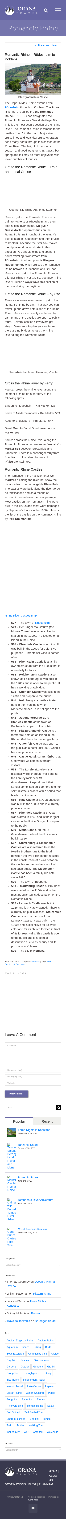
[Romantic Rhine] (11, 1178)
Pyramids (27, 1399)
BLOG (32, 1484)
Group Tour (13, 1373)
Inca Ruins (13, 1379)
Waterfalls (52, 1431)
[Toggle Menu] (58, 10)
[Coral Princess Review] (11, 1229)
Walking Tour (36, 1425)
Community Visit (37, 1353)
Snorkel (34, 1418)
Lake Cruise (34, 1386)
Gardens (11, 1366)
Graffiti (51, 1366)
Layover (49, 1386)
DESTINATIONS (15, 1484)
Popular (19, 1121)
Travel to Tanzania (18, 1321)
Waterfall (38, 1431)
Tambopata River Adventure (35, 1200)
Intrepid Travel (15, 1386)
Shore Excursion (16, 1418)
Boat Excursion (15, 1353)
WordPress (33, 1500)
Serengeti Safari (45, 1321)
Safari (50, 1405)
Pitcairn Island (42, 1293)
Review (41, 1399)
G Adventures (41, 1360)
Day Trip (11, 1360)
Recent (47, 1121)
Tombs (46, 1418)
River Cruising (15, 1405)
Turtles (20, 1425)
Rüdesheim (12, 107)
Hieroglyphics (31, 1373)
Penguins (12, 1399)
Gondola (38, 1366)
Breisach (36, 1313)
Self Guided (13, 1412)
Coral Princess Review (32, 1229)
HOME (53, 1471)
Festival (25, 1360)
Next (55, 45)
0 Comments (19, 964)
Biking (37, 1347)
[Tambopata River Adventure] (11, 1200)
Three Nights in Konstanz (34, 1130)
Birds (48, 1347)
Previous (43, 45)
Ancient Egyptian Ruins (20, 1340)
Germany (36, 961)
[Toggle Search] (46, 10)
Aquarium (12, 1347)
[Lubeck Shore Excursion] (33, 1001)
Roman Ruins (35, 1405)
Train (9, 1425)
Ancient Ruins (46, 1340)
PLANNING (46, 1484)
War (26, 1431)
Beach (25, 1347)
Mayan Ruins (14, 1392)
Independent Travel (34, 1379)
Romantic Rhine (28, 1177)
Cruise (55, 1353)
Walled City (13, 1431)
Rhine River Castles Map (21, 615)
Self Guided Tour (33, 1412)
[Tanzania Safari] (11, 1145)
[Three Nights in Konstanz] (11, 1130)
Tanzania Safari (28, 1144)
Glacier (25, 1366)
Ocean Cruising (35, 1392)
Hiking (47, 1373)
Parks (51, 1392)
